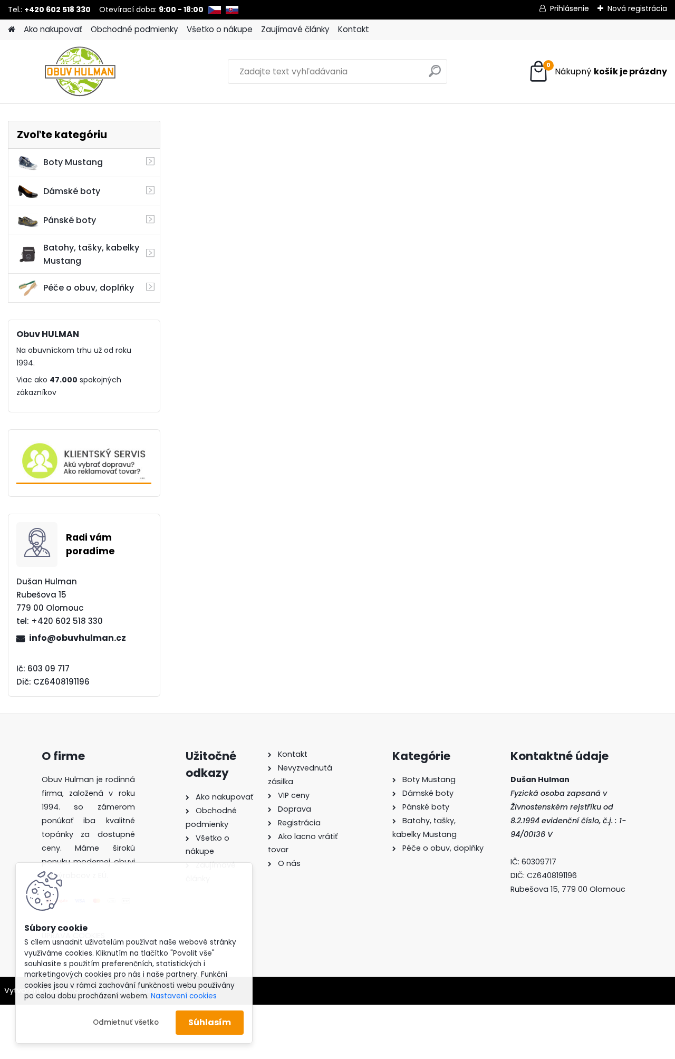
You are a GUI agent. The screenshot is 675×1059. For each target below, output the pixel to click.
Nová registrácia (637, 8)
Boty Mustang (73, 162)
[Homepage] (11, 30)
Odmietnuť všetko (126, 1022)
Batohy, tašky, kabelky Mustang (91, 254)
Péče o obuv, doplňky (88, 288)
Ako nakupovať (53, 29)
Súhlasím (209, 1022)
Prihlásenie (569, 8)
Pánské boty (69, 220)
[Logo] (80, 71)
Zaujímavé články (295, 29)
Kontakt (353, 29)
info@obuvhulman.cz (77, 638)
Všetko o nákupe (220, 29)
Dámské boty (71, 191)
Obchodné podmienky (134, 29)
